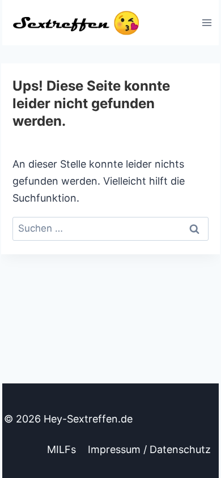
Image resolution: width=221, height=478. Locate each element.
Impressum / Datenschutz (149, 449)
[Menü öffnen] (206, 22)
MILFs (61, 449)
